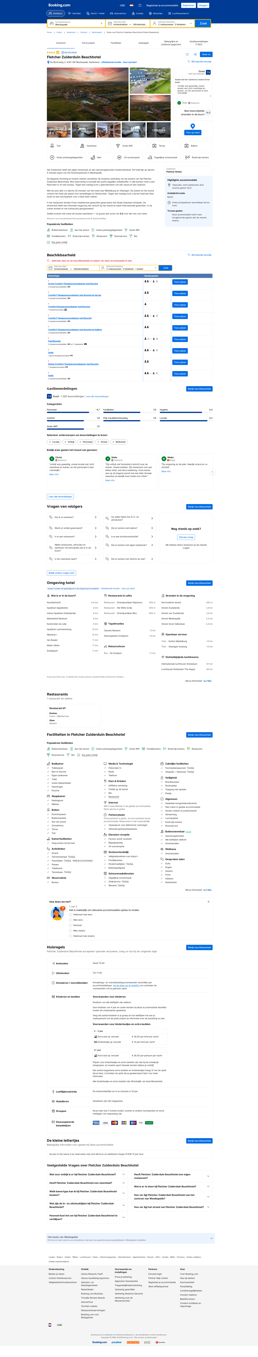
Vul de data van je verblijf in (126, 985)
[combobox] (76, 24)
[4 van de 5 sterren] (51, 52)
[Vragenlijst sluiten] (208, 901)
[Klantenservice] (139, 5)
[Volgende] (210, 96)
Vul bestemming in (62, 22)
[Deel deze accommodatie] (195, 54)
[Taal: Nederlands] (131, 5)
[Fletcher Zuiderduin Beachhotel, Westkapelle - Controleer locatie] (48, 62)
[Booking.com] (59, 5)
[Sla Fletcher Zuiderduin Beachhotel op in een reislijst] (187, 54)
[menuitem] (55, 13)
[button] (193, 129)
